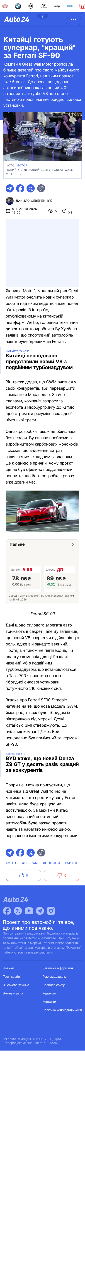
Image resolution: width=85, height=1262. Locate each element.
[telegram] (10, 188)
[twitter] (31, 188)
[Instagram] (51, 911)
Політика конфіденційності (62, 1010)
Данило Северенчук (34, 201)
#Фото (12, 863)
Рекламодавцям (55, 977)
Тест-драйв (11, 977)
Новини (8, 968)
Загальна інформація (58, 968)
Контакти (49, 1002)
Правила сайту (54, 985)
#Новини (51, 863)
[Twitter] (18, 911)
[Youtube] (29, 911)
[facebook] (20, 188)
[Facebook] (7, 911)
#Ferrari (30, 863)
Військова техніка (16, 985)
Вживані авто (13, 993)
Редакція (49, 993)
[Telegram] (40, 911)
